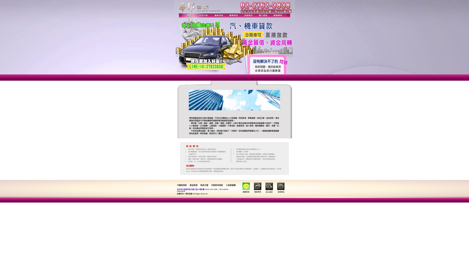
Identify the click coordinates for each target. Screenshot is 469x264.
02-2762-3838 (212, 189)
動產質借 (240, 126)
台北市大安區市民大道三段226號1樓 (190, 189)
